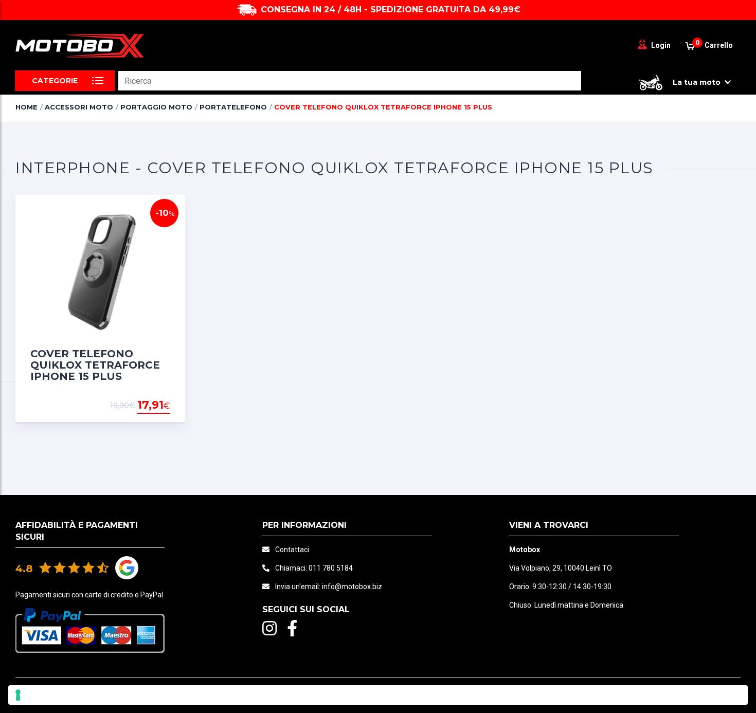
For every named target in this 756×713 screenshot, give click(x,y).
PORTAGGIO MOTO (156, 107)
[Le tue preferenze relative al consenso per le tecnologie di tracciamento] (378, 695)
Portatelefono (233, 107)
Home (26, 107)
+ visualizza (144, 405)
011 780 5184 (331, 568)
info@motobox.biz (352, 586)
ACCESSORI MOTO (79, 107)
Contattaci (292, 549)
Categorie (55, 80)
